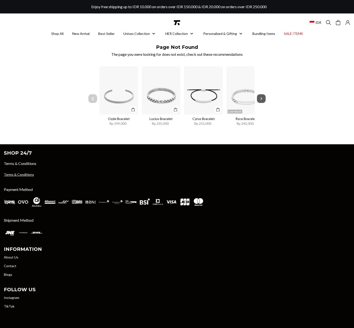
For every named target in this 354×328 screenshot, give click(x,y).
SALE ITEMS (293, 34)
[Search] (328, 22)
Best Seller (106, 34)
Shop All (57, 34)
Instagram (11, 298)
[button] (347, 22)
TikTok (9, 306)
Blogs (8, 274)
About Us (11, 257)
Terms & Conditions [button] (19, 174)
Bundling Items (263, 34)
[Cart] (338, 22)
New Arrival (81, 34)
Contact (10, 266)
